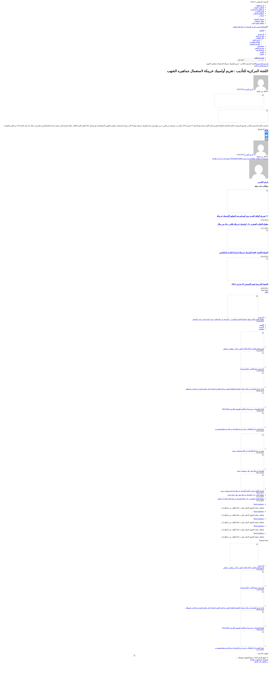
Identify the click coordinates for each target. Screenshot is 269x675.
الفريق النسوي (255, 44)
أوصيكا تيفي (260, 50)
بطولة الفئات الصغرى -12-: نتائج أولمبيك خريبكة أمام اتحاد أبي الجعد (241, 499)
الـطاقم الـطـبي (258, 13)
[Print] (134, 138)
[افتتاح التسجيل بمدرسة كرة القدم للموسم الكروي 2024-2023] (252, 407)
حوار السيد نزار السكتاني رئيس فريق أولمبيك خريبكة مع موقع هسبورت (239, 429)
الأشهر (262, 325)
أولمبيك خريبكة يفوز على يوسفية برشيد (250, 471)
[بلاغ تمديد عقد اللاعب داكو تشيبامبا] (252, 367)
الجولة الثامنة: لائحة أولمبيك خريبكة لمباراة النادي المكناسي (243, 252)
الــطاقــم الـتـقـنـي (257, 9)
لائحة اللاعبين (259, 11)
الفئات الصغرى (254, 42)
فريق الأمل (256, 40)
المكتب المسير (259, 7)
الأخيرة (261, 327)
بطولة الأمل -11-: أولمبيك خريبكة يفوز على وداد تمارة (246, 495)
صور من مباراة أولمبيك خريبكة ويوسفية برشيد (248, 451)
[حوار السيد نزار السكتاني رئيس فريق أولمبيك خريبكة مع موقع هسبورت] (252, 427)
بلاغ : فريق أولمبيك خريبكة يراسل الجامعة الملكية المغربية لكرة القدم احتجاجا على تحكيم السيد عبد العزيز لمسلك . (224, 389)
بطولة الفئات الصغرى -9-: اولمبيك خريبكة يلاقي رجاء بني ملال (242, 224)
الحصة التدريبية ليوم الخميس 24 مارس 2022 (250, 284)
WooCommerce (259, 504)
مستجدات (260, 46)
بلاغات (262, 54)
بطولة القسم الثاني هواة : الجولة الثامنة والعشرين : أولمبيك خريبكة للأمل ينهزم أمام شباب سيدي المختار (228, 319)
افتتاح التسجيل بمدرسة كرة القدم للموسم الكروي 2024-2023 (243, 409)
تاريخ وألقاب (260, 5)
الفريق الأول (260, 36)
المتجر (262, 52)
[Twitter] (134, 135)
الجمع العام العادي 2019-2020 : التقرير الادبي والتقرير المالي (243, 349)
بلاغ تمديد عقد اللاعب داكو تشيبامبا (252, 369)
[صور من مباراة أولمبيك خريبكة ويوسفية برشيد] (252, 449)
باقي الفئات (260, 38)
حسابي (261, 15)
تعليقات (261, 329)
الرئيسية (261, 34)
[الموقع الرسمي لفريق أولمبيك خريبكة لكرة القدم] (250, 27)
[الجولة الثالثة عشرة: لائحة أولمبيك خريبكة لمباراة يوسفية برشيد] (252, 489)
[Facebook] (134, 132)
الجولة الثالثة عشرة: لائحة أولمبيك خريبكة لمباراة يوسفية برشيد (242, 491)
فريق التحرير (248, 89)
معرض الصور (259, 48)
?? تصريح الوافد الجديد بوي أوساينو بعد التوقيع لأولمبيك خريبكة (242, 216)
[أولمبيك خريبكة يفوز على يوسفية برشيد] (252, 469)
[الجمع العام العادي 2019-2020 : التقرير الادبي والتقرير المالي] (252, 347)
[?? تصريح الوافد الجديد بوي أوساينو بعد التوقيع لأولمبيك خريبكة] (247, 212)
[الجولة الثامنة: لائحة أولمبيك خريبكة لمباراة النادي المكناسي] (247, 248)
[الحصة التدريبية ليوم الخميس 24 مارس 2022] (247, 280)
